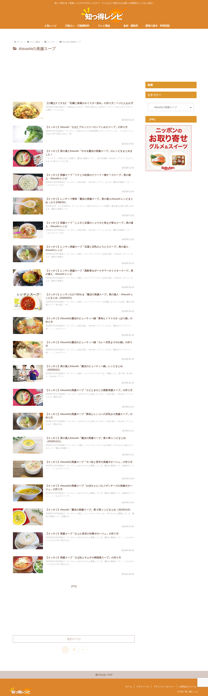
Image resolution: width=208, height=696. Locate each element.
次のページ (74, 639)
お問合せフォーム (187, 686)
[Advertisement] (74, 75)
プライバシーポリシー (164, 686)
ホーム (128, 686)
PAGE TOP (105, 674)
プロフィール (142, 686)
